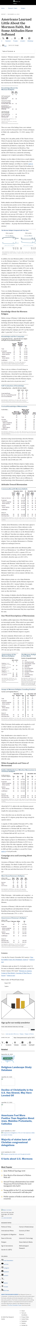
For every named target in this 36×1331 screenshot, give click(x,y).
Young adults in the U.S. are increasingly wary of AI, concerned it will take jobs (19, 1191)
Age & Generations (7, 1246)
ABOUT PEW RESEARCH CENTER (9, 1294)
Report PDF (8, 983)
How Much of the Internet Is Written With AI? (17, 1176)
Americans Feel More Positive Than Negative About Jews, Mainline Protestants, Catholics (17, 1119)
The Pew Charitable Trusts (14, 1305)
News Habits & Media (25, 1242)
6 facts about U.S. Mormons (16, 1158)
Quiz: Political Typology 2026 (14, 1171)
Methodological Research (24, 1247)
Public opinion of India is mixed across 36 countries (19, 1198)
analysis (30, 164)
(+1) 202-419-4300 (6, 1218)
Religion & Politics (29, 1034)
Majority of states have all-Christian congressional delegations (16, 1142)
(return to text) (11, 975)
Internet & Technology (26, 1238)
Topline (6, 986)
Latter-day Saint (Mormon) (12, 1034)
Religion (22, 1034)
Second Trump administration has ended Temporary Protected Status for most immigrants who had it (19, 1184)
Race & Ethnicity (6, 1238)
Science (21, 1234)
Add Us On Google (14, 45)
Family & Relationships (26, 1227)
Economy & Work (24, 1231)
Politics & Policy (6, 1227)
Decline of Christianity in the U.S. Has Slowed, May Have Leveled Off (17, 1092)
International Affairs (7, 1231)
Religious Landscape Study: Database (16, 1069)
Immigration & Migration (8, 1234)
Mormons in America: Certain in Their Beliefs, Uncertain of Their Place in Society (16, 973)
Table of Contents (7, 51)
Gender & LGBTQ (6, 1250)
